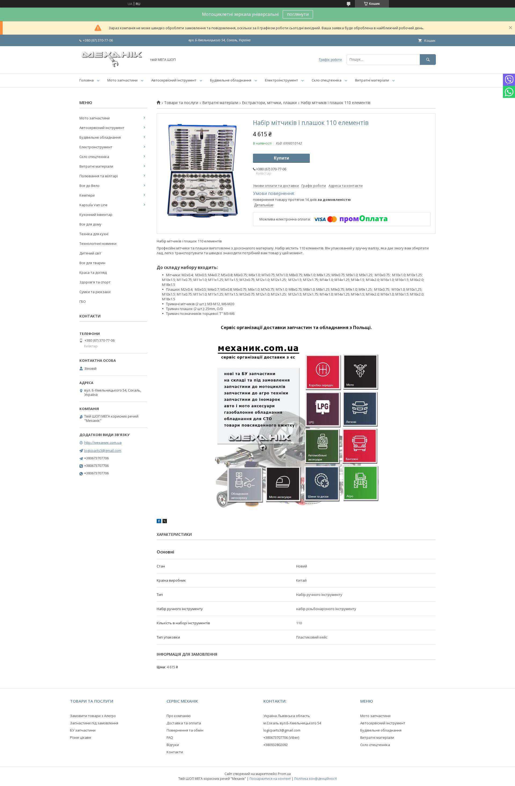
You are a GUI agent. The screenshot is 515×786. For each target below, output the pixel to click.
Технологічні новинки (97, 243)
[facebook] (159, 521)
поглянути (298, 14)
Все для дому (90, 224)
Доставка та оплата (184, 723)
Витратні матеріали (372, 80)
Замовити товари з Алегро (93, 715)
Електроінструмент (281, 80)
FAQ (170, 737)
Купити (281, 158)
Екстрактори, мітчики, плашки (269, 103)
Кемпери (87, 195)
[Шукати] (428, 59)
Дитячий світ (90, 253)
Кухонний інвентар (95, 214)
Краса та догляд (93, 272)
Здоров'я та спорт (95, 282)
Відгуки (173, 744)
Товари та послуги (181, 103)
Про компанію (179, 715)
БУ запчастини (82, 730)
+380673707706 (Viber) (281, 737)
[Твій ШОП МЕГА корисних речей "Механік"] (111, 66)
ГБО (82, 301)
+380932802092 (275, 744)
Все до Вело (89, 185)
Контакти (175, 752)
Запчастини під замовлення (94, 723)
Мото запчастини (122, 80)
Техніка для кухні (93, 233)
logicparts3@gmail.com (102, 450)
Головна (86, 80)
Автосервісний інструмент (173, 80)
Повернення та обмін (185, 730)
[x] (165, 521)
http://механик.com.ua (103, 442)
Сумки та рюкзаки (95, 291)
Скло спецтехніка (326, 80)
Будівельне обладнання (230, 80)
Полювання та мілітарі (98, 176)
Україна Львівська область (286, 715)
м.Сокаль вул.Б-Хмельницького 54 (292, 723)
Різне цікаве (80, 737)
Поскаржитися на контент (270, 778)
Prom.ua (284, 774)
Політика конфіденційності (315, 778)
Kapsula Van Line (93, 204)
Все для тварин (92, 262)
